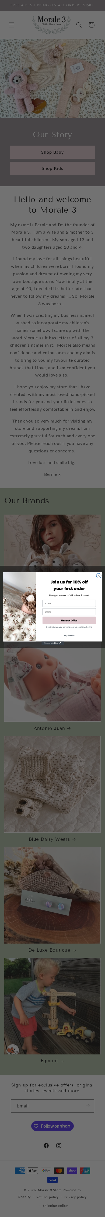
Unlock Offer (69, 620)
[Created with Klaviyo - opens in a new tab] (52, 643)
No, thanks (69, 635)
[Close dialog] (98, 575)
